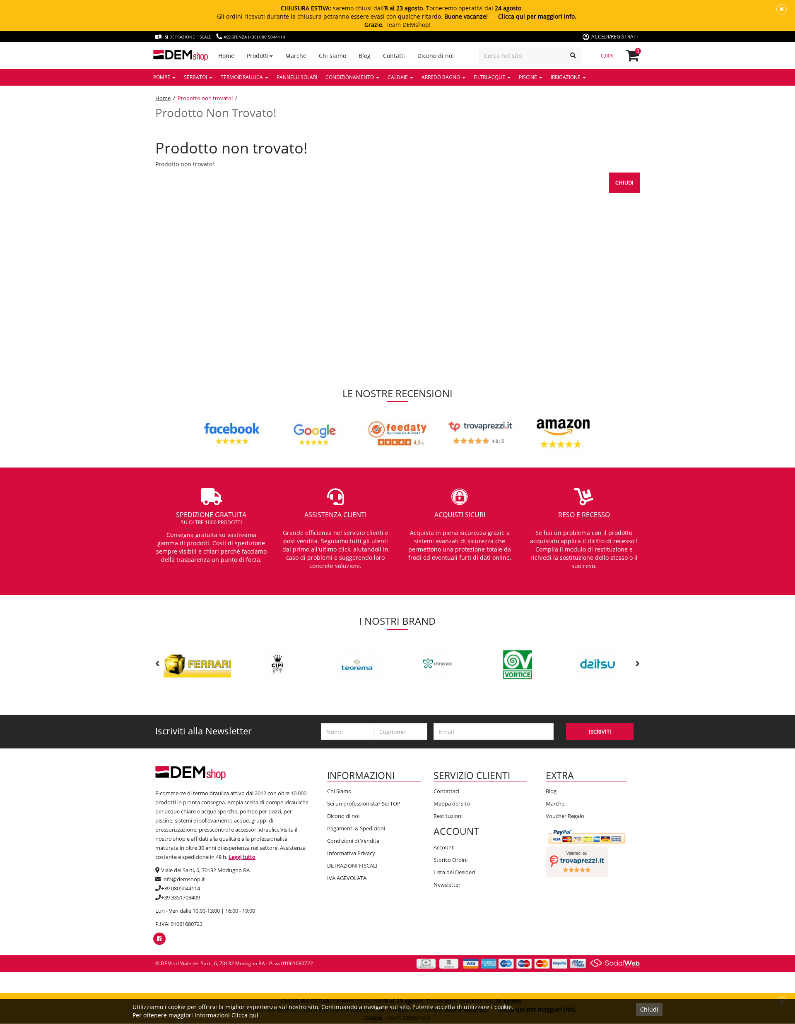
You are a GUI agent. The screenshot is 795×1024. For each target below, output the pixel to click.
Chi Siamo (339, 791)
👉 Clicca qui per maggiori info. (533, 16)
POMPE (162, 77)
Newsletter (447, 884)
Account (444, 847)
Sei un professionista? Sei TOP (363, 803)
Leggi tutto (242, 857)
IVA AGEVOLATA (346, 878)
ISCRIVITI (600, 731)
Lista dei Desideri (454, 872)
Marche (555, 803)
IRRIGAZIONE (566, 77)
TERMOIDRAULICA (242, 77)
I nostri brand (397, 621)
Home (163, 98)
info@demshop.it (183, 879)
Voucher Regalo (565, 816)
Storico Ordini (450, 859)
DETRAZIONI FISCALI (352, 865)
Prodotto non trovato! (205, 98)
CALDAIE (398, 77)
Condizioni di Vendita (353, 840)
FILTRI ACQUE (490, 77)
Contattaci (446, 791)
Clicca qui (244, 1015)
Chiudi (624, 182)
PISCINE (528, 77)
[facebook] (159, 938)
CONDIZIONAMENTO (350, 77)
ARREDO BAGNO (441, 77)
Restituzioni (448, 816)
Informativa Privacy (351, 853)
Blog (551, 791)
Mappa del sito (452, 803)
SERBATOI (196, 77)
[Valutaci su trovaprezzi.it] (577, 861)
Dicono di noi (343, 816)
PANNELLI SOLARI (297, 77)
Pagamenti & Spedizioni (356, 828)
